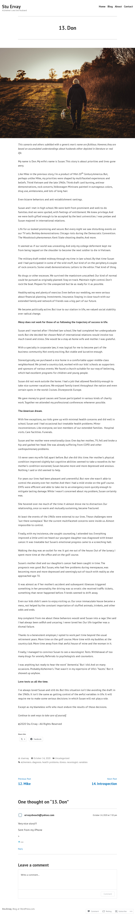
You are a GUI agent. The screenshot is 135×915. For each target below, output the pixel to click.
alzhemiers (26, 762)
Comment (108, 894)
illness (63, 762)
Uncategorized (62, 758)
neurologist (72, 762)
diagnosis (36, 762)
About (118, 7)
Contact (128, 7)
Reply (20, 849)
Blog (110, 7)
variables (83, 762)
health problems (50, 762)
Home (102, 7)
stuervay (25, 758)
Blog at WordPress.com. (24, 908)
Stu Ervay (11, 6)
